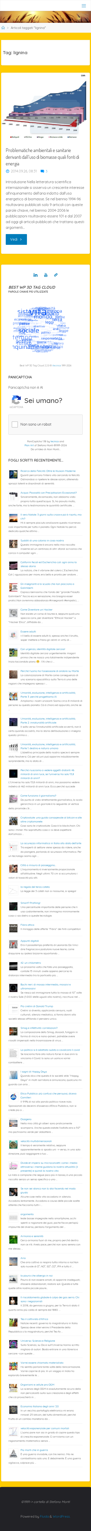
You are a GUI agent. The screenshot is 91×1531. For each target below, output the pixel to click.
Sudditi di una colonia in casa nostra (42, 540)
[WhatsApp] (55, 275)
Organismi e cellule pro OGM (37, 1384)
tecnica (55, 441)
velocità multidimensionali (36, 1141)
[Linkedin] (35, 275)
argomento (27, 1214)
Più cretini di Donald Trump (37, 1006)
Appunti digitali (30, 940)
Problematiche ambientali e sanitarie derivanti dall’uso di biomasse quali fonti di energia (42, 157)
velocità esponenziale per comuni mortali (45, 1428)
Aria (23, 1258)
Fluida (44, 1516)
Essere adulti (28, 631)
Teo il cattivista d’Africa (34, 1319)
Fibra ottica (27, 924)
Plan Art (29, 445)
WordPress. (61, 1516)
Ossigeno (26, 1119)
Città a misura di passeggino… (38, 865)
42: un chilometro (31, 962)
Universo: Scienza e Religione (38, 1340)
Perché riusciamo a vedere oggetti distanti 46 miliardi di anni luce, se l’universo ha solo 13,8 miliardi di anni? (47, 774)
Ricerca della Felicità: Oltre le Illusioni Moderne (48, 471)
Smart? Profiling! (30, 902)
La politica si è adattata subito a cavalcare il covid (50, 1049)
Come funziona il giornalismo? (38, 795)
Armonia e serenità (32, 1236)
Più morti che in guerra (34, 1450)
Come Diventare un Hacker (37, 609)
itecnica (56, 365)
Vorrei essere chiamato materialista (42, 1362)
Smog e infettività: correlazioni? (39, 1028)
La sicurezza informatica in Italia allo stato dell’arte (51, 843)
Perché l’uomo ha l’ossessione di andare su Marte (50, 671)
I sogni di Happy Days (34, 1071)
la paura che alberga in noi (37, 1275)
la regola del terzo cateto (35, 886)
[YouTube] (46, 275)
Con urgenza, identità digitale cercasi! (43, 649)
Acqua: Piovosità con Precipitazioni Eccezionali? (49, 492)
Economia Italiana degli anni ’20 (40, 1406)
